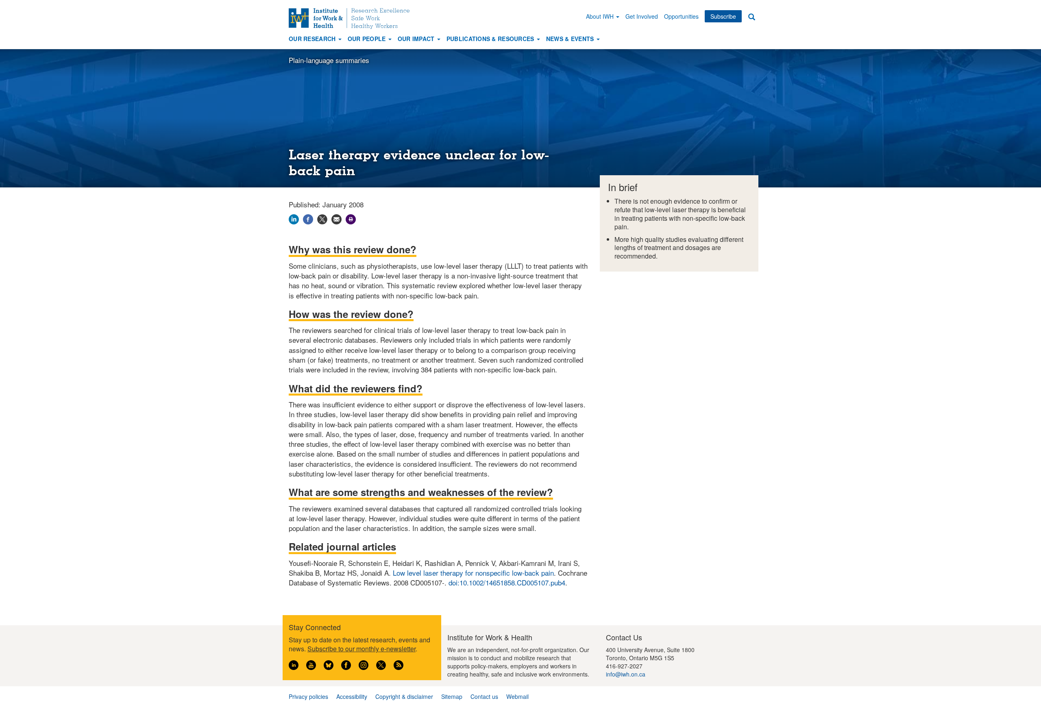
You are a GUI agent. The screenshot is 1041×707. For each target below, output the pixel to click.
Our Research (313, 39)
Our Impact (417, 39)
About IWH (600, 16)
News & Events (571, 39)
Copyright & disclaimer (404, 696)
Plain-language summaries (329, 60)
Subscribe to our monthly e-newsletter (361, 648)
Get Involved (641, 16)
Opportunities (681, 16)
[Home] (352, 18)
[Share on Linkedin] (294, 218)
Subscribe (723, 16)
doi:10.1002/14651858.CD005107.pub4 (507, 582)
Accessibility (351, 696)
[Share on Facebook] (308, 218)
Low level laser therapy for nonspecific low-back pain (473, 573)
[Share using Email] (336, 218)
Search (751, 16)
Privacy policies (308, 696)
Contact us (484, 696)
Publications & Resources (491, 39)
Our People (368, 39)
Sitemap (451, 696)
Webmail (517, 696)
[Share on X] (322, 218)
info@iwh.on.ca (625, 674)
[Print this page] (351, 218)
